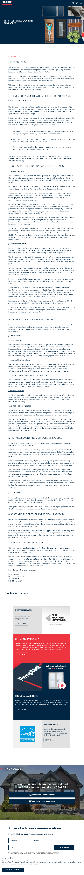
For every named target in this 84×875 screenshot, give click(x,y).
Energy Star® (52, 724)
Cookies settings (33, 864)
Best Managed (23, 610)
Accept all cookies (12, 870)
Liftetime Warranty (27, 639)
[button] (81, 3)
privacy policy (23, 864)
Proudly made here (26, 696)
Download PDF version (14, 56)
